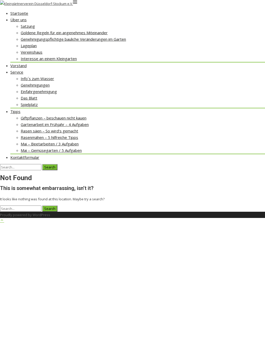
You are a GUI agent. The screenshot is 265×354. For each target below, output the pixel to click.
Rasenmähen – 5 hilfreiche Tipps (49, 137)
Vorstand (18, 65)
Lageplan (29, 45)
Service (16, 72)
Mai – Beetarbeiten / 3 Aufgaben (50, 143)
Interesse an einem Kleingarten (49, 58)
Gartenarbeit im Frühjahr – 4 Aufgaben (55, 124)
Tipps (15, 111)
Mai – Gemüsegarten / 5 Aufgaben (51, 150)
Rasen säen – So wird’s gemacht (49, 130)
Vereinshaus (31, 52)
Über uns (18, 19)
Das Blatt (29, 98)
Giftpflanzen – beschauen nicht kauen (53, 118)
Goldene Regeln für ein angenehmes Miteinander (64, 32)
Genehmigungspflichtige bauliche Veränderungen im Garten (73, 39)
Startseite (19, 13)
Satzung (28, 26)
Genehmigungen (35, 85)
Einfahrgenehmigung (39, 91)
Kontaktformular (24, 157)
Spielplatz (29, 104)
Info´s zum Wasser (37, 78)
